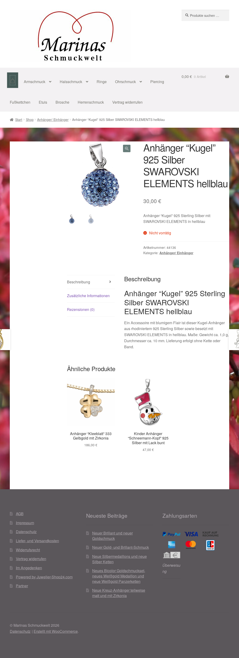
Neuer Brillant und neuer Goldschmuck (112, 535)
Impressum (25, 522)
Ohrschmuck (125, 81)
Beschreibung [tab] (78, 282)
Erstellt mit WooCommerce (56, 631)
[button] (126, 148)
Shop (30, 119)
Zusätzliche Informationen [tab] (88, 295)
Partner (22, 585)
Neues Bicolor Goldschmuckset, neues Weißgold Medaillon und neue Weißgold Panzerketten (118, 576)
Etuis (43, 102)
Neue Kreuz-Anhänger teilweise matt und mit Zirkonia (118, 593)
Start (18, 119)
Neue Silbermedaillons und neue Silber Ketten (119, 559)
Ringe (102, 81)
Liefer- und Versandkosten (37, 540)
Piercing (157, 81)
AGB (20, 513)
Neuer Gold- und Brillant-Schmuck (120, 547)
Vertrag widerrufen (127, 102)
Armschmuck (34, 81)
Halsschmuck (71, 81)
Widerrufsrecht (28, 549)
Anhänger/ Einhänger (53, 119)
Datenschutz (26, 531)
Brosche (62, 102)
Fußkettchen (20, 102)
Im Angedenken (29, 567)
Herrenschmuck (91, 102)
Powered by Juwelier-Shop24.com (44, 577)
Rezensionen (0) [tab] (81, 309)
